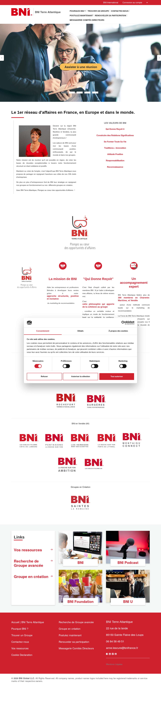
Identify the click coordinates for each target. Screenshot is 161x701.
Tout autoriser (117, 376)
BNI (80, 562)
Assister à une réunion (81, 67)
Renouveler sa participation (110, 15)
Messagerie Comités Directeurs (87, 20)
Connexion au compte (132, 2)
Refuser (44, 376)
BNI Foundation (80, 601)
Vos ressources (28, 549)
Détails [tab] (80, 331)
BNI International (110, 2)
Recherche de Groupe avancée (28, 563)
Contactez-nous (120, 11)
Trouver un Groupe (98, 11)
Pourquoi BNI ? (78, 11)
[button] (2, 58)
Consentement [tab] (42, 331)
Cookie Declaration (21, 655)
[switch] (66, 366)
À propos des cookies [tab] (118, 331)
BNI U (128, 601)
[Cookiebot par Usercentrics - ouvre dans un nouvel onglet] (123, 323)
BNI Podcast (127, 562)
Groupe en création (31, 576)
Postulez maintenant (81, 15)
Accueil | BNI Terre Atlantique (27, 622)
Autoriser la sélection (80, 376)
